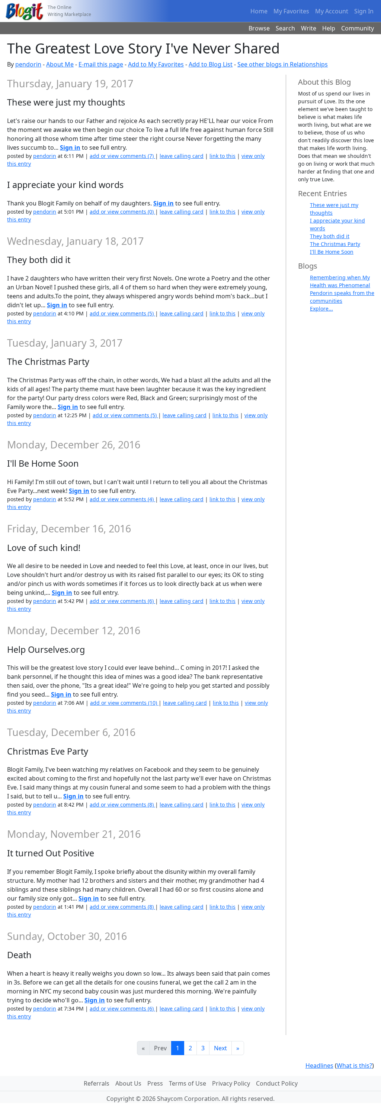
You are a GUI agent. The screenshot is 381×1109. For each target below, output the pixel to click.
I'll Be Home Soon (331, 251)
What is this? (354, 1065)
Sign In (364, 11)
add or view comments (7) (122, 155)
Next (220, 1048)
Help (328, 28)
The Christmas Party (335, 243)
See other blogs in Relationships (282, 64)
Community (357, 28)
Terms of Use (187, 1083)
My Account (331, 11)
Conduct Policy (277, 1083)
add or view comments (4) (122, 499)
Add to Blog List (211, 64)
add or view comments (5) (122, 313)
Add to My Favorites (156, 64)
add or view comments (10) (124, 702)
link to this (222, 155)
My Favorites (291, 11)
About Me (60, 64)
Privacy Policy (231, 1083)
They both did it (329, 236)
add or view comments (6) (122, 600)
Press (155, 1083)
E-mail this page (101, 64)
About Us (128, 1083)
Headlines (319, 1065)
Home (259, 11)
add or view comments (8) (122, 804)
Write (308, 28)
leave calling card (182, 155)
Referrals (96, 1083)
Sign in (70, 147)
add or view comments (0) (122, 211)
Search (285, 28)
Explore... (321, 308)
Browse (259, 28)
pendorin (28, 64)
